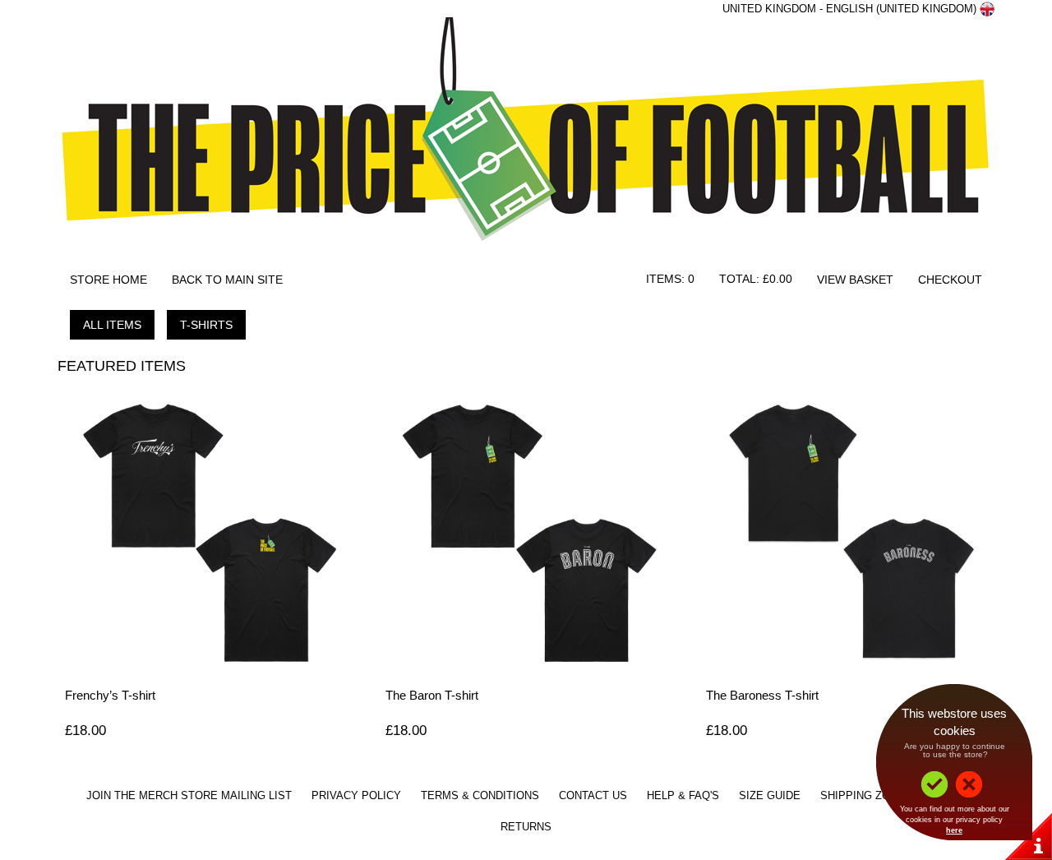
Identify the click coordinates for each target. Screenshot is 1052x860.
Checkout (950, 279)
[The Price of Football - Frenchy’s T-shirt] (205, 531)
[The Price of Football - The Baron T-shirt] (526, 531)
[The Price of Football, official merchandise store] (526, 138)
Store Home (108, 279)
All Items (112, 324)
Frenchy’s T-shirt (110, 695)
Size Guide (770, 796)
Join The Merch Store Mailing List (189, 796)
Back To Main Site (227, 279)
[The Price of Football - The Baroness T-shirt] (846, 531)
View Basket (855, 279)
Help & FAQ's (683, 796)
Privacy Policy (356, 796)
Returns (526, 827)
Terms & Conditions (480, 796)
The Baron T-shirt (431, 695)
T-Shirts (206, 324)
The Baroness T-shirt (762, 695)
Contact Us (593, 796)
